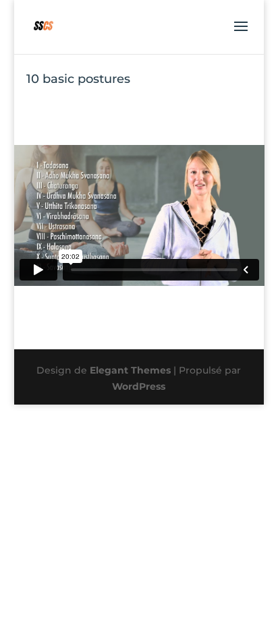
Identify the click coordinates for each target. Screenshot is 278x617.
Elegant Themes (130, 370)
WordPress (138, 386)
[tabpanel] (139, 215)
